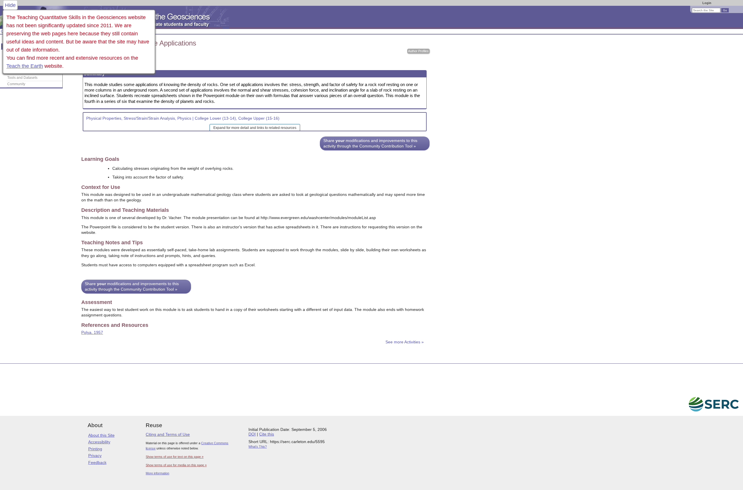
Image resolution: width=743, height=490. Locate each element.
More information (157, 473)
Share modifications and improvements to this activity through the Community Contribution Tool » (370, 143)
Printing (95, 449)
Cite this (266, 434)
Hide (10, 5)
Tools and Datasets (22, 78)
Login (706, 3)
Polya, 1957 (92, 332)
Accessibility (99, 442)
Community (16, 84)
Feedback (97, 462)
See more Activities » (404, 342)
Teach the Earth (24, 66)
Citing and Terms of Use (168, 434)
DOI (252, 434)
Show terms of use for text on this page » (174, 456)
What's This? (257, 446)
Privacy (95, 455)
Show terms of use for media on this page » (176, 465)
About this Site (101, 435)
